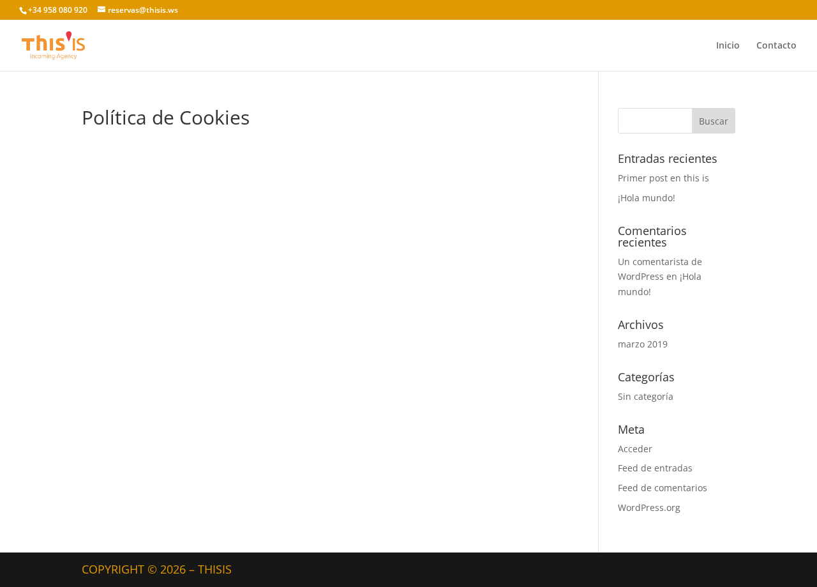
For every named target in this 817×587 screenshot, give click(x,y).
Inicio (728, 46)
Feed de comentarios (662, 488)
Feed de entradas (655, 468)
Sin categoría (645, 396)
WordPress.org (649, 507)
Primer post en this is (663, 178)
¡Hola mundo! (646, 198)
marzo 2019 (643, 344)
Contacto (776, 46)
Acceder (635, 449)
